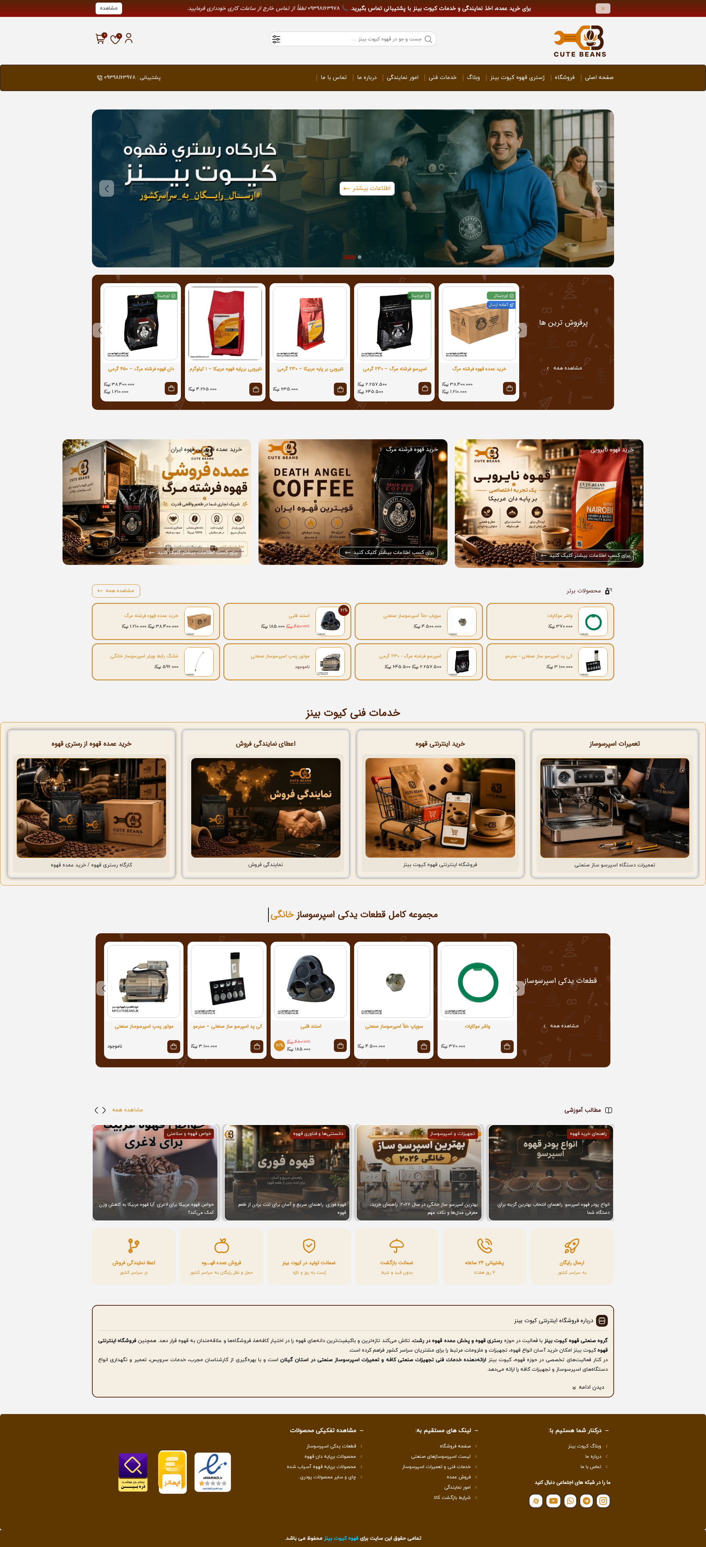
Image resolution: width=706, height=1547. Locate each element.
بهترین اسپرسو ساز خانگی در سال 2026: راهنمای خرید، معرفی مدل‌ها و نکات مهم (556, 1208)
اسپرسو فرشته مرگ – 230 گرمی (395, 369)
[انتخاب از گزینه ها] (509, 388)
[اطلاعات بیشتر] (173, 1046)
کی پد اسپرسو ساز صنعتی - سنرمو (539, 656)
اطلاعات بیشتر (372, 188)
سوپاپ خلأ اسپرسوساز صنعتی (412, 616)
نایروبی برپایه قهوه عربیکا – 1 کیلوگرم (226, 369)
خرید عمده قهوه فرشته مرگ (479, 369)
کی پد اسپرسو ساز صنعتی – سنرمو (227, 1026)
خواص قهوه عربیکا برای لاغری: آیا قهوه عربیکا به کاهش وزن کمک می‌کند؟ (288, 1208)
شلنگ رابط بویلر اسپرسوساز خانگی (144, 656)
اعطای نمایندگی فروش (266, 744)
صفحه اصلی (599, 78)
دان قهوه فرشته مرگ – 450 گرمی (141, 369)
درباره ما (367, 78)
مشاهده (109, 8)
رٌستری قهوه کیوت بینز (517, 78)
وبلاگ (473, 78)
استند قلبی (299, 616)
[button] (599, 188)
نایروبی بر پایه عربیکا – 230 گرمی (310, 369)
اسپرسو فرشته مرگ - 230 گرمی (410, 656)
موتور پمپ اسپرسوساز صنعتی (280, 656)
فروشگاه (565, 78)
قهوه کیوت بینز (341, 1538)
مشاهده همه (567, 368)
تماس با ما (334, 78)
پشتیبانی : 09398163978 (132, 77)
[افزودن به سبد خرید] (340, 389)
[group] (551, 1172)
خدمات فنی (443, 78)
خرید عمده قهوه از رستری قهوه (91, 744)
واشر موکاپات (560, 616)
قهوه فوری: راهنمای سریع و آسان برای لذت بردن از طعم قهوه (424, 1208)
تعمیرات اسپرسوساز (615, 744)
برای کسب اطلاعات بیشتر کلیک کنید (589, 555)
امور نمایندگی (402, 78)
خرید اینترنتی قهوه (440, 744)
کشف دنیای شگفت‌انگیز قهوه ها (183, 1212)
